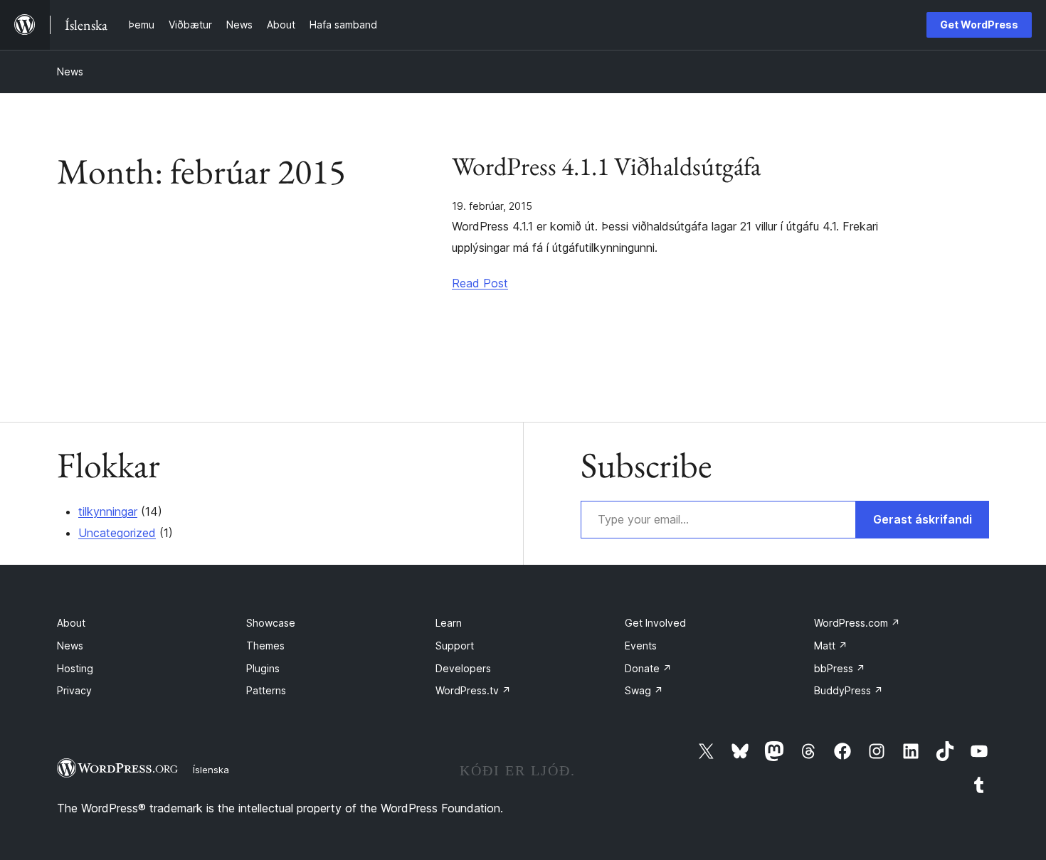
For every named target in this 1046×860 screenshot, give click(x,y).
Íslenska (211, 769)
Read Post (480, 283)
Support (454, 645)
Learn (448, 623)
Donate (648, 668)
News (70, 71)
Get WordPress (979, 24)
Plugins (263, 668)
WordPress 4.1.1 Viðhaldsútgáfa (606, 166)
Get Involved (655, 623)
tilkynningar (107, 511)
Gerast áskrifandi (922, 519)
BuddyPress (848, 690)
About (71, 623)
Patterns (266, 690)
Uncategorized (117, 533)
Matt (830, 645)
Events (641, 645)
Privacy (74, 690)
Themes (265, 645)
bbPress (839, 668)
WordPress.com (857, 623)
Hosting (75, 668)
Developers (463, 668)
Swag (644, 690)
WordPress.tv (473, 690)
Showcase (270, 623)
